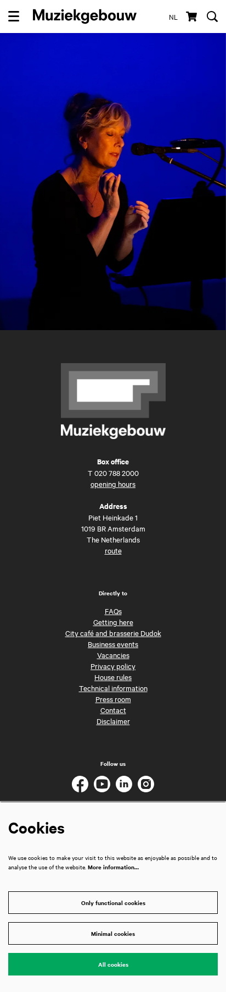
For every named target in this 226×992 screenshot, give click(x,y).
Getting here (113, 622)
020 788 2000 (116, 473)
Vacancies (113, 655)
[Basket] (192, 16)
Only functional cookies (113, 902)
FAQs (113, 611)
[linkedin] (124, 784)
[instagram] (146, 784)
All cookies (113, 964)
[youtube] (102, 784)
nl (173, 16)
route (113, 550)
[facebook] (80, 784)
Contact (113, 710)
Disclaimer (113, 721)
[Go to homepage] (85, 17)
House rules (113, 677)
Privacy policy (113, 666)
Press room (113, 699)
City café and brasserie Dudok (113, 633)
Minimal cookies (113, 933)
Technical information (113, 688)
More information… (113, 867)
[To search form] (212, 16)
